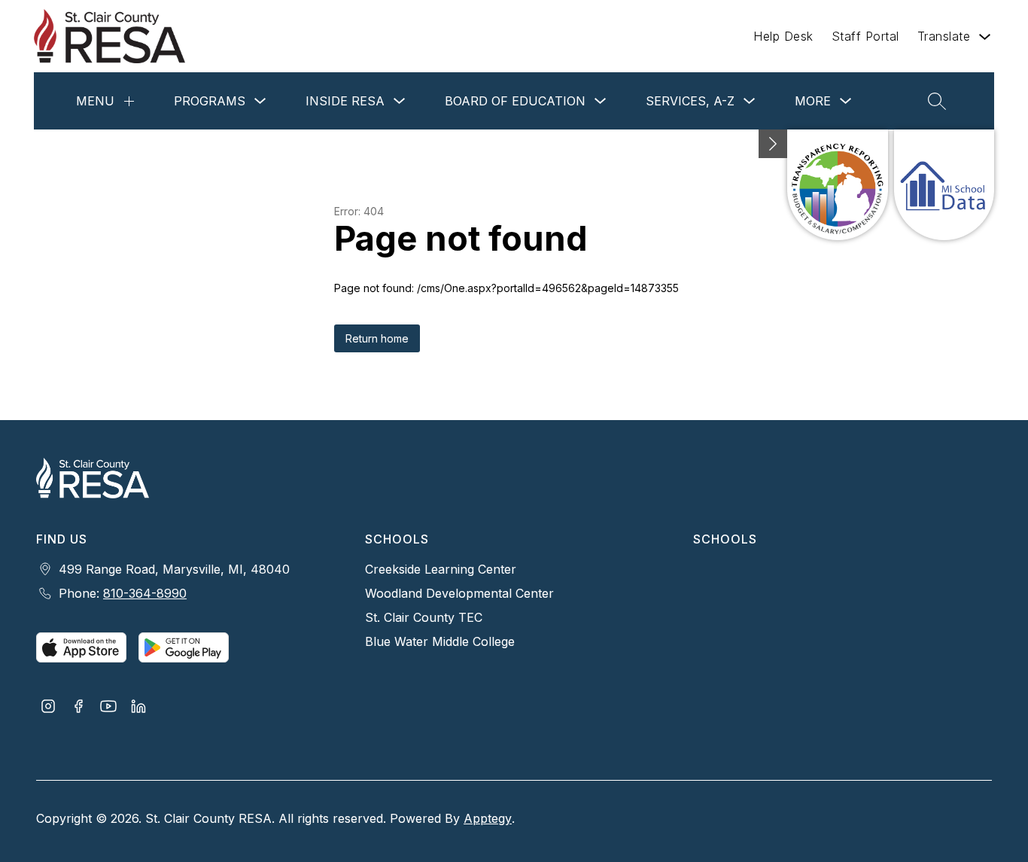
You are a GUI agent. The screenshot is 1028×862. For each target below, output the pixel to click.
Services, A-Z (690, 100)
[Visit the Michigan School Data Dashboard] (944, 184)
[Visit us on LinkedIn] (138, 708)
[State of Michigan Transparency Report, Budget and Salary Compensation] (837, 184)
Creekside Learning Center (440, 569)
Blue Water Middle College (440, 641)
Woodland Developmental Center (459, 593)
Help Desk (783, 36)
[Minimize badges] (773, 143)
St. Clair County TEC (423, 617)
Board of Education (515, 100)
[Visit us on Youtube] (108, 708)
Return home (377, 338)
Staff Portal (865, 36)
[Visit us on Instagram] (48, 708)
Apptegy (488, 818)
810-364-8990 (145, 593)
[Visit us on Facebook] (78, 708)
